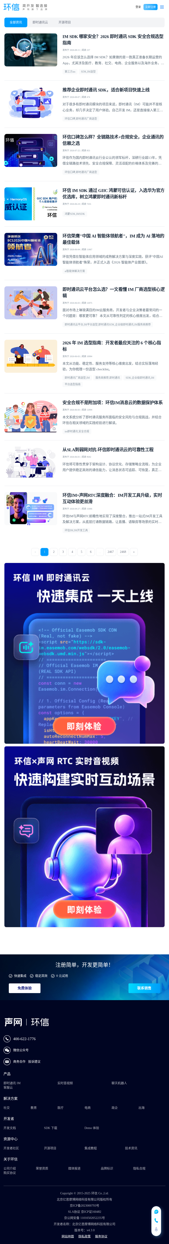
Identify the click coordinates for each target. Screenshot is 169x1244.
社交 (7, 1107)
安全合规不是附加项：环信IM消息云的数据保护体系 (112, 402)
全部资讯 (16, 22)
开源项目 (65, 22)
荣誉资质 (42, 1168)
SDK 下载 (50, 1128)
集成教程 (90, 1148)
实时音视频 (65, 1083)
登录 (138, 7)
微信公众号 (21, 1050)
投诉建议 (34, 1061)
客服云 (8, 1087)
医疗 (60, 1107)
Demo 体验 (91, 1128)
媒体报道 (74, 1168)
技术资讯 (131, 1148)
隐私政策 (84, 1236)
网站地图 (68, 1236)
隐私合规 (139, 1168)
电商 (87, 1107)
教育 (34, 1107)
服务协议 (101, 1236)
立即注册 (150, 7)
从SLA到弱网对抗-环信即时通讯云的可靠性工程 (108, 449)
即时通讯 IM (12, 1083)
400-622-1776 (24, 1039)
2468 (123, 551)
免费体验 (25, 988)
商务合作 (19, 1061)
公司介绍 (10, 1168)
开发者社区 (11, 1148)
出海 (141, 1107)
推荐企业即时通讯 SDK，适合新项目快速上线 (105, 90)
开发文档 (10, 1128)
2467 (111, 551)
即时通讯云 (40, 22)
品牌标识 (107, 1168)
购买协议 (10, 1173)
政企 (115, 1107)
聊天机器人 (119, 1083)
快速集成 (20, 975)
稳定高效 (41, 975)
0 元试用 (62, 975)
